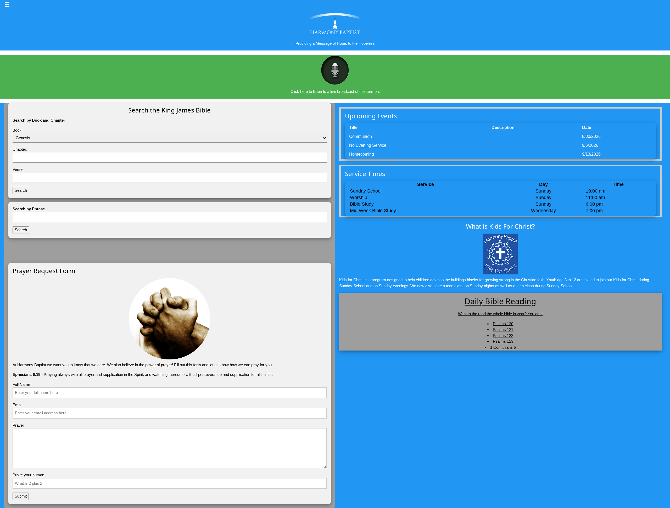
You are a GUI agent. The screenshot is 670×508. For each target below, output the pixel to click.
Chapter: (20, 149)
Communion (360, 136)
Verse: (18, 169)
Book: (18, 130)
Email (17, 405)
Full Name (21, 384)
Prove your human (28, 475)
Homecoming (361, 154)
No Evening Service (367, 145)
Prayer (18, 425)
